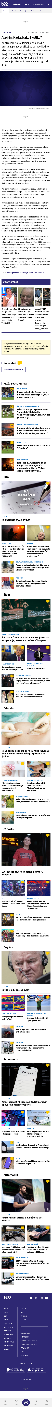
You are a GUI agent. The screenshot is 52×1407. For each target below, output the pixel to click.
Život (6, 1320)
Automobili (9, 1346)
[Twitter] (36, 1298)
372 (12, 389)
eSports (7, 1338)
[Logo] (5, 4)
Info (6, 1309)
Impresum (25, 1337)
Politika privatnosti (29, 1344)
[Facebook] (31, 1298)
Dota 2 (19, 914)
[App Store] (36, 1370)
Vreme (23, 1320)
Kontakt (24, 1355)
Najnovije (17, 4)
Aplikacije (25, 1348)
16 (12, 460)
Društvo (30, 543)
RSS (22, 1352)
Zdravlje (6, 32)
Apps (18, 1158)
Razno (4, 516)
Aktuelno (6, 747)
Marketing (25, 1333)
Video (23, 1309)
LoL (3, 898)
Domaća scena (33, 898)
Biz (5, 1316)
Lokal (6, 1349)
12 (12, 1258)
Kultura (7, 1331)
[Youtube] (46, 1298)
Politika (19, 578)
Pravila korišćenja (29, 1341)
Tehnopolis (9, 1342)
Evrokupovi (22, 442)
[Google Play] (15, 1370)
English (5, 987)
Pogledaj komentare (13, 369)
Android (30, 1128)
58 (12, 425)
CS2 (3, 868)
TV (22, 1312)
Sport (6, 1312)
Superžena (8, 1334)
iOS (17, 1142)
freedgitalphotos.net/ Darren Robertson (25, 272)
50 (12, 407)
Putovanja (8, 1327)
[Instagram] (41, 1298)
